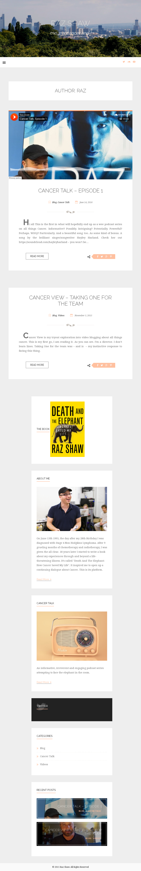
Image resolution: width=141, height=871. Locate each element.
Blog (54, 202)
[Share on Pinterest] (111, 256)
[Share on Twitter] (102, 256)
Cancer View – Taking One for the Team (70, 301)
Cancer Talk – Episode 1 (70, 191)
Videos (61, 315)
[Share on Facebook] (97, 256)
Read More (37, 256)
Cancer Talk (63, 202)
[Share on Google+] (106, 256)
